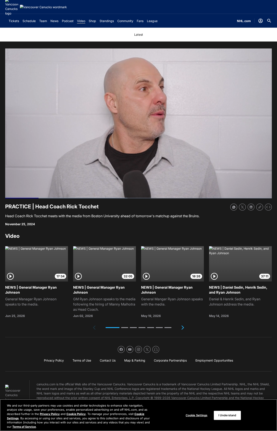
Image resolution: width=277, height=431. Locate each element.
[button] (112, 327)
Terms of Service (24, 426)
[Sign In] (260, 20)
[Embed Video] (268, 207)
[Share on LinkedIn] (251, 207)
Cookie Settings (197, 415)
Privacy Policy (50, 414)
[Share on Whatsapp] (233, 207)
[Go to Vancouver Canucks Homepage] (43, 7)
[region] (138, 415)
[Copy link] (259, 207)
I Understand (227, 415)
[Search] (269, 20)
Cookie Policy (76, 414)
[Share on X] (242, 207)
